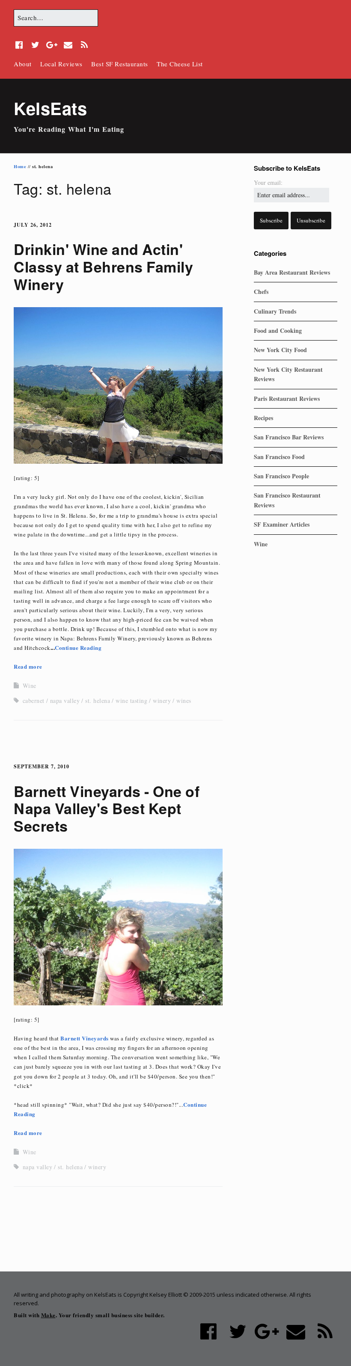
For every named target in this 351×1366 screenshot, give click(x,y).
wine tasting (131, 700)
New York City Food (280, 349)
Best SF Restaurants (119, 63)
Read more (28, 666)
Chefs (261, 291)
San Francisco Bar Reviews (289, 437)
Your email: (268, 182)
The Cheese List (180, 63)
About (23, 63)
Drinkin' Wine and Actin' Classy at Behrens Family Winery (103, 266)
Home (20, 166)
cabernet (34, 700)
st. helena (97, 700)
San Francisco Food (279, 456)
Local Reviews (61, 63)
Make (48, 1315)
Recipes (263, 417)
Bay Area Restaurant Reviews (292, 272)
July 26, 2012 (33, 224)
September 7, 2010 (41, 766)
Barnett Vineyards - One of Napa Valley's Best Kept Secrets (106, 808)
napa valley (65, 700)
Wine (29, 686)
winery (162, 700)
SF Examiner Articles (281, 524)
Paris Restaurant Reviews (287, 398)
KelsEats (50, 108)
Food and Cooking (278, 330)
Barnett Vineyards (84, 1038)
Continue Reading (78, 647)
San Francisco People (281, 475)
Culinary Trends (275, 311)
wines (183, 700)
